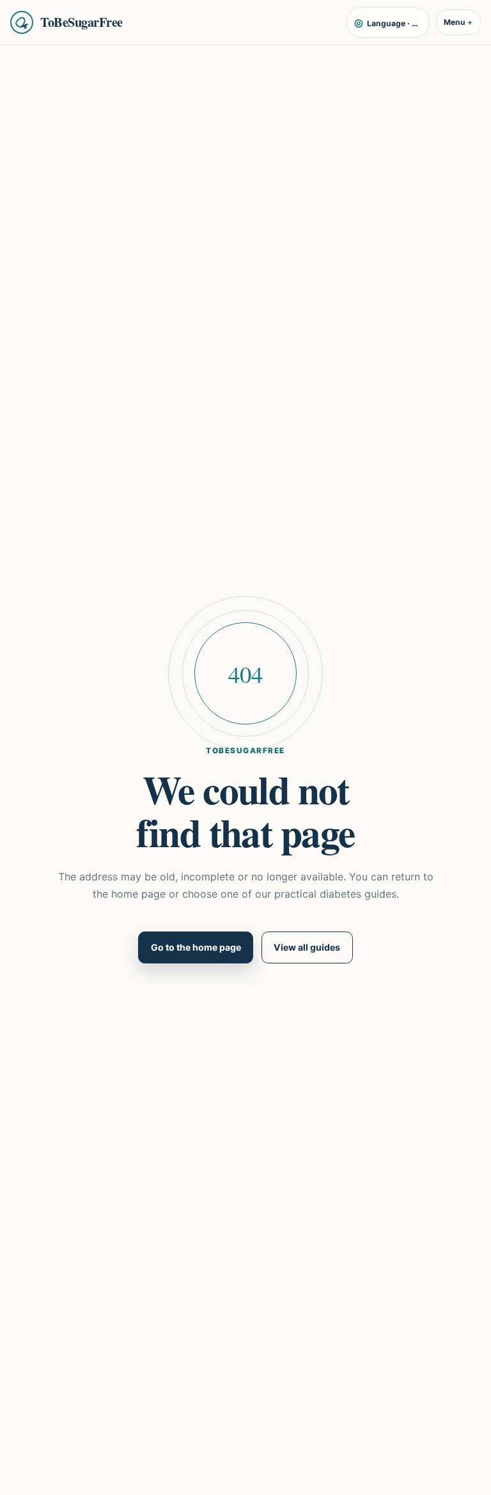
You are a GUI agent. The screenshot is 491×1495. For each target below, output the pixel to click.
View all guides (307, 947)
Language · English (391, 22)
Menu (454, 22)
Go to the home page (196, 947)
